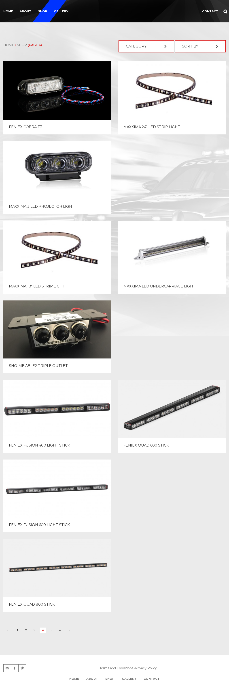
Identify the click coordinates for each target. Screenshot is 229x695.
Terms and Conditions (116, 668)
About (25, 11)
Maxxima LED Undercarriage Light (159, 286)
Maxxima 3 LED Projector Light (41, 206)
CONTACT (210, 11)
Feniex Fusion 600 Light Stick (39, 525)
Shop (42, 11)
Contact (152, 678)
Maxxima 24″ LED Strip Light (151, 127)
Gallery (61, 11)
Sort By (190, 46)
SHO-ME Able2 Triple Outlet (38, 366)
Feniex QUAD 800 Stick (32, 604)
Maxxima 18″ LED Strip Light (37, 286)
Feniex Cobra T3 (25, 127)
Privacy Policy (146, 668)
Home (8, 11)
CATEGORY (136, 46)
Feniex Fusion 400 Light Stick (39, 445)
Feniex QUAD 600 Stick (146, 445)
